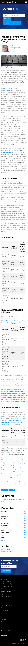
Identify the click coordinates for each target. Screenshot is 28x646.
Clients (3, 622)
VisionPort (6, 631)
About (3, 617)
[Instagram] (25, 640)
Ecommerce (4, 613)
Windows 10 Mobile (19, 401)
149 (13, 525)
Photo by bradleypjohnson (9, 67)
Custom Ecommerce (6, 581)
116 (13, 532)
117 (13, 530)
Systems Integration (6, 591)
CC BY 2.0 (21, 67)
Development (4, 610)
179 (13, 518)
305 (13, 511)
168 (13, 521)
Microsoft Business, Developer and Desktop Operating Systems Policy (11, 422)
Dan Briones (15, 46)
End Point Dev (6, 2)
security (12, 490)
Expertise (4, 603)
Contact (4, 635)
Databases (4, 608)
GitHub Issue (10, 499)
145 (13, 528)
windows (5, 490)
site (2, 486)
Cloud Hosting (5, 589)
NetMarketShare (6, 90)
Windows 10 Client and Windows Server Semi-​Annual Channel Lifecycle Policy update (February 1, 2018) (14, 393)
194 (13, 516)
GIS (2, 599)
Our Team (3, 619)
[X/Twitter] (23, 640)
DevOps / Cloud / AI (6, 605)
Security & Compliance (7, 596)
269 (13, 514)
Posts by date (5, 549)
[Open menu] (26, 2)
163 (13, 523)
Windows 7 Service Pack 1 (13, 452)
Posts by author (6, 551)
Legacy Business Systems (8, 594)
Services (4, 579)
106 (13, 535)
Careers (3, 627)
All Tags (3, 540)
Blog (2, 624)
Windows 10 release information (15, 398)
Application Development (8, 584)
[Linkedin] (21, 640)
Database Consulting (6, 586)
